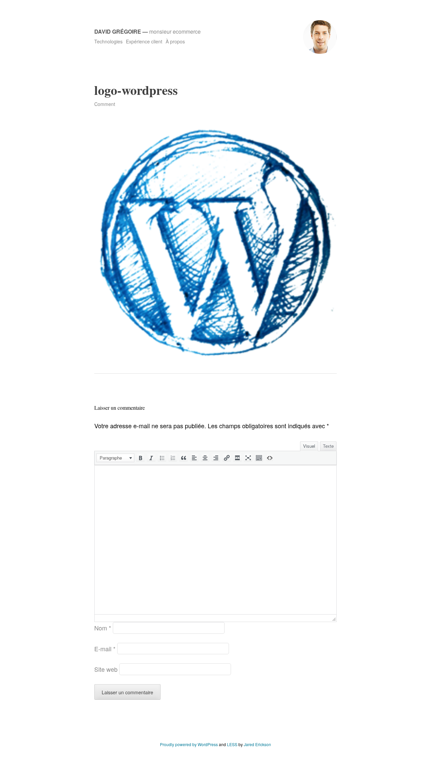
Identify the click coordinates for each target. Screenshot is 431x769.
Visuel (309, 446)
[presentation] (115, 458)
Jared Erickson (257, 744)
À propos (175, 41)
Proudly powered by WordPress (189, 744)
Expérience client (144, 41)
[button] (115, 457)
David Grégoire (117, 31)
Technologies (108, 41)
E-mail (104, 648)
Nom (102, 627)
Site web (106, 669)
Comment (104, 104)
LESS (232, 744)
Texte (328, 446)
